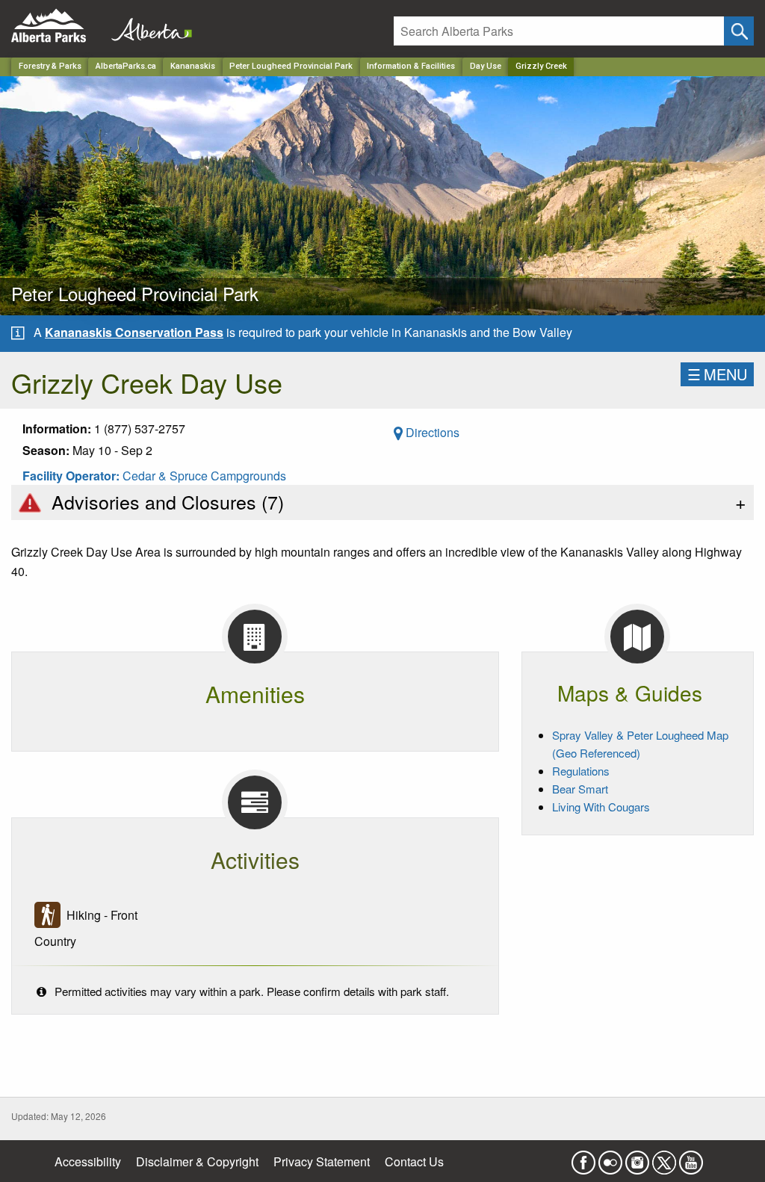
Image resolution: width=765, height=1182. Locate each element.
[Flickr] (610, 1157)
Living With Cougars (601, 806)
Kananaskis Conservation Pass (134, 332)
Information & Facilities (411, 66)
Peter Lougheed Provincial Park (291, 66)
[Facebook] (583, 1157)
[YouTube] (691, 1157)
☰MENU (717, 374)
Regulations (581, 771)
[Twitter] (664, 1157)
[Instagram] (637, 1157)
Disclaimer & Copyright (197, 1161)
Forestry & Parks (50, 66)
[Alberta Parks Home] (58, 25)
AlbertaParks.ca (126, 66)
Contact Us (414, 1161)
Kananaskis (192, 66)
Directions (431, 432)
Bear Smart (580, 788)
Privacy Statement (321, 1161)
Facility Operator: (72, 475)
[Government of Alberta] (147, 25)
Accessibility (88, 1161)
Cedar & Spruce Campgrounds (204, 475)
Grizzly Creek (541, 66)
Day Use (485, 66)
